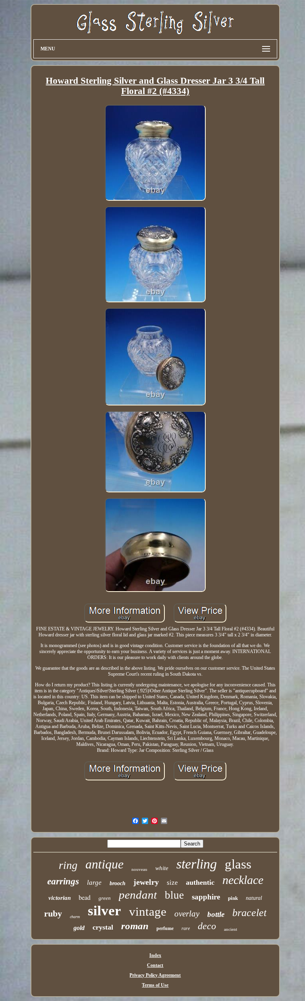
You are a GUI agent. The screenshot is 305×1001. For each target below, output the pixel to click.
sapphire (206, 897)
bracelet (249, 912)
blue (174, 895)
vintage (147, 911)
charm (75, 917)
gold (79, 927)
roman (135, 925)
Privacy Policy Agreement (155, 975)
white (161, 868)
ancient (230, 929)
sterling (196, 864)
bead (85, 897)
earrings (63, 881)
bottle (215, 914)
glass (238, 864)
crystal (103, 927)
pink (233, 898)
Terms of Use (155, 985)
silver (104, 910)
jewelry (146, 882)
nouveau (139, 869)
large (94, 882)
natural (254, 898)
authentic (200, 882)
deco (207, 926)
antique (104, 864)
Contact (155, 965)
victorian (59, 898)
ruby (53, 913)
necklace (242, 879)
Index (155, 955)
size (172, 882)
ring (68, 865)
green (104, 898)
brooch (117, 883)
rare (185, 928)
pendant (138, 894)
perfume (165, 928)
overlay (186, 913)
